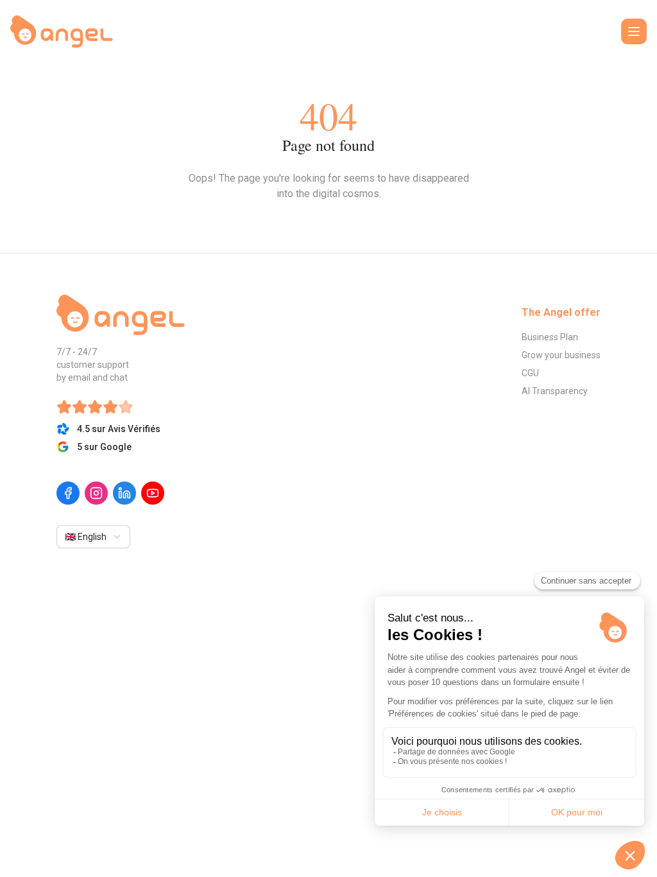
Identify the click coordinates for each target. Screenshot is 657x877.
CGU (530, 373)
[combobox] (93, 536)
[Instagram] (96, 493)
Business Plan (550, 337)
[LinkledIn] (124, 493)
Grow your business (561, 355)
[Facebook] (68, 493)
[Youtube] (152, 493)
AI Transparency (555, 391)
